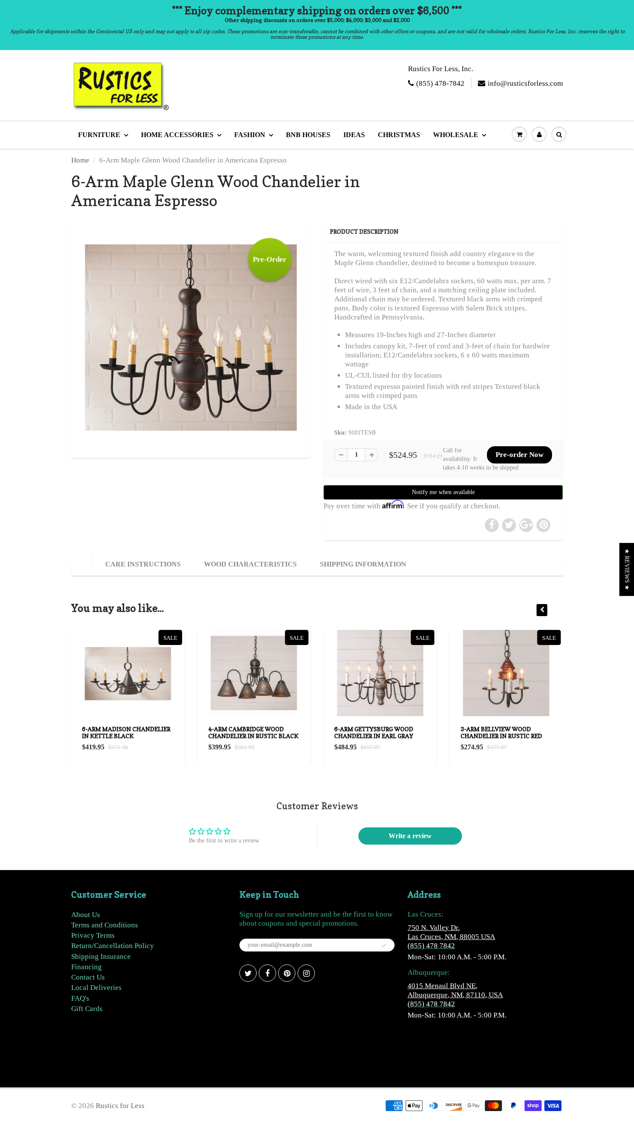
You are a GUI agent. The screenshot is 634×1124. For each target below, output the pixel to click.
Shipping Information (363, 564)
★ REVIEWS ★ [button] (627, 569)
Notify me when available (443, 492)
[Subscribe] (384, 945)
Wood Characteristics (250, 564)
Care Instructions (143, 564)
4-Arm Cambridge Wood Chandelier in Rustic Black (253, 732)
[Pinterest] (286, 973)
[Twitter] (248, 973)
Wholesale (455, 134)
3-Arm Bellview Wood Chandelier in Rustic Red (501, 732)
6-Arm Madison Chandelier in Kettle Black (126, 732)
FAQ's (80, 998)
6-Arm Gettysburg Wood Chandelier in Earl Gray (373, 732)
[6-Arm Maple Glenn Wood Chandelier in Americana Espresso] (191, 338)
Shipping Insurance (101, 956)
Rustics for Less (120, 1106)
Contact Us (88, 977)
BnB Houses (308, 134)
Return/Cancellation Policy (112, 946)
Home (80, 160)
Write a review (410, 835)
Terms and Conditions (104, 925)
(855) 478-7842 (440, 83)
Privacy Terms (93, 935)
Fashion (249, 134)
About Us (85, 915)
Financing (86, 967)
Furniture (99, 134)
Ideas (354, 134)
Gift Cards (87, 1009)
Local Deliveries (96, 987)
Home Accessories (177, 134)
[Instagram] (306, 973)
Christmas (399, 134)
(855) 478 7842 (431, 946)
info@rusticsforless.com (525, 83)
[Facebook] (267, 973)
